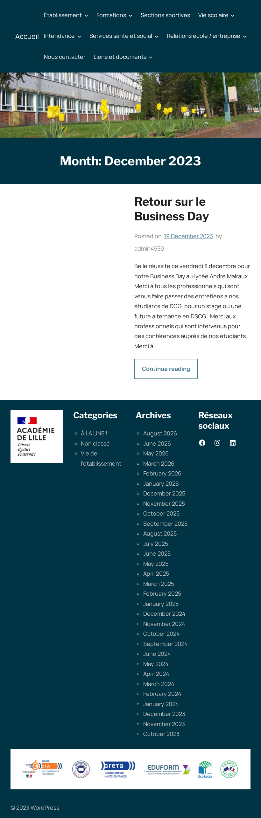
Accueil (27, 36)
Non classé (95, 443)
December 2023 (164, 713)
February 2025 (162, 593)
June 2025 (157, 553)
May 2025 (155, 563)
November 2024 (164, 623)
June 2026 (157, 443)
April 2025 (156, 573)
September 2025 (165, 523)
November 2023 (164, 724)
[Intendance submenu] (79, 36)
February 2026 (162, 473)
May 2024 (156, 664)
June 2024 (157, 653)
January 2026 (161, 483)
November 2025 (164, 503)
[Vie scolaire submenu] (232, 15)
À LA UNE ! (94, 433)
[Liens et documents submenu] (150, 57)
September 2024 (165, 644)
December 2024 (164, 613)
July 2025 (155, 543)
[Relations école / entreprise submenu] (245, 36)
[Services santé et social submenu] (156, 36)
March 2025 (158, 583)
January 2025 (161, 603)
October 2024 (161, 633)
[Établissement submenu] (86, 15)
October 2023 (161, 734)
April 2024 (156, 673)
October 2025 (161, 513)
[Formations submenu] (130, 15)
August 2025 (160, 533)
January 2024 (161, 704)
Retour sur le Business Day (171, 209)
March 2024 (158, 684)
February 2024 (162, 693)
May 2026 (156, 453)
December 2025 (164, 493)
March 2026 (158, 463)
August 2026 (160, 433)
